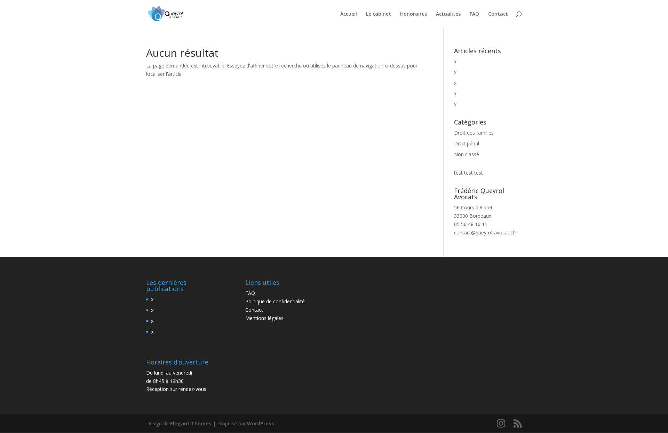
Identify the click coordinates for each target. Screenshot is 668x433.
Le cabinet (378, 14)
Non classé (466, 154)
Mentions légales (264, 318)
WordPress (260, 423)
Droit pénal (466, 143)
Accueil (348, 14)
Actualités (448, 14)
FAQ (474, 14)
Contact (498, 14)
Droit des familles (474, 132)
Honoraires (413, 14)
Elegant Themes (191, 423)
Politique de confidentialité (275, 301)
